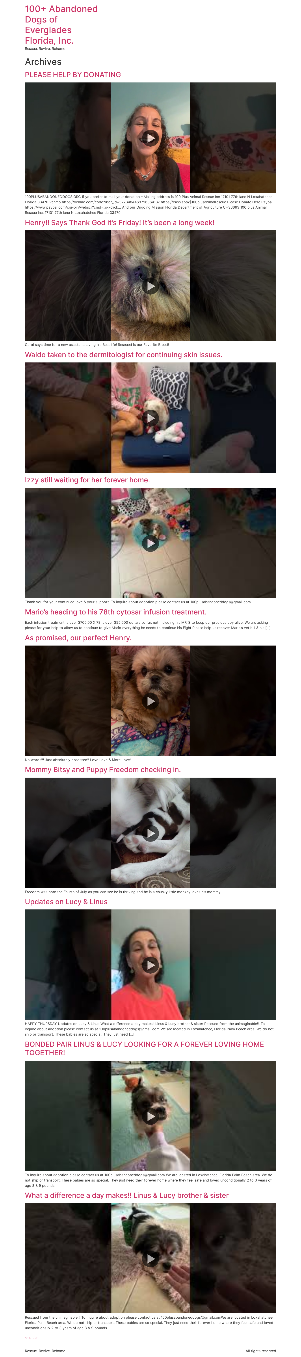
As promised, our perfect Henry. (78, 637)
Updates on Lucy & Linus (66, 901)
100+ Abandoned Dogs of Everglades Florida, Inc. (61, 24)
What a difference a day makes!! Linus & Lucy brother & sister (127, 1195)
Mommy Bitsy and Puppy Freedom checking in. (103, 769)
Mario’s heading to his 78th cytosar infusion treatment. (116, 612)
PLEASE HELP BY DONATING (73, 74)
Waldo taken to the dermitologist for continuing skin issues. (124, 354)
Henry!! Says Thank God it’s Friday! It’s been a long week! (120, 222)
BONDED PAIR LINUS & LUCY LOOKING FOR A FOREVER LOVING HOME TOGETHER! (144, 1048)
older (31, 1337)
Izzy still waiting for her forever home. (87, 480)
